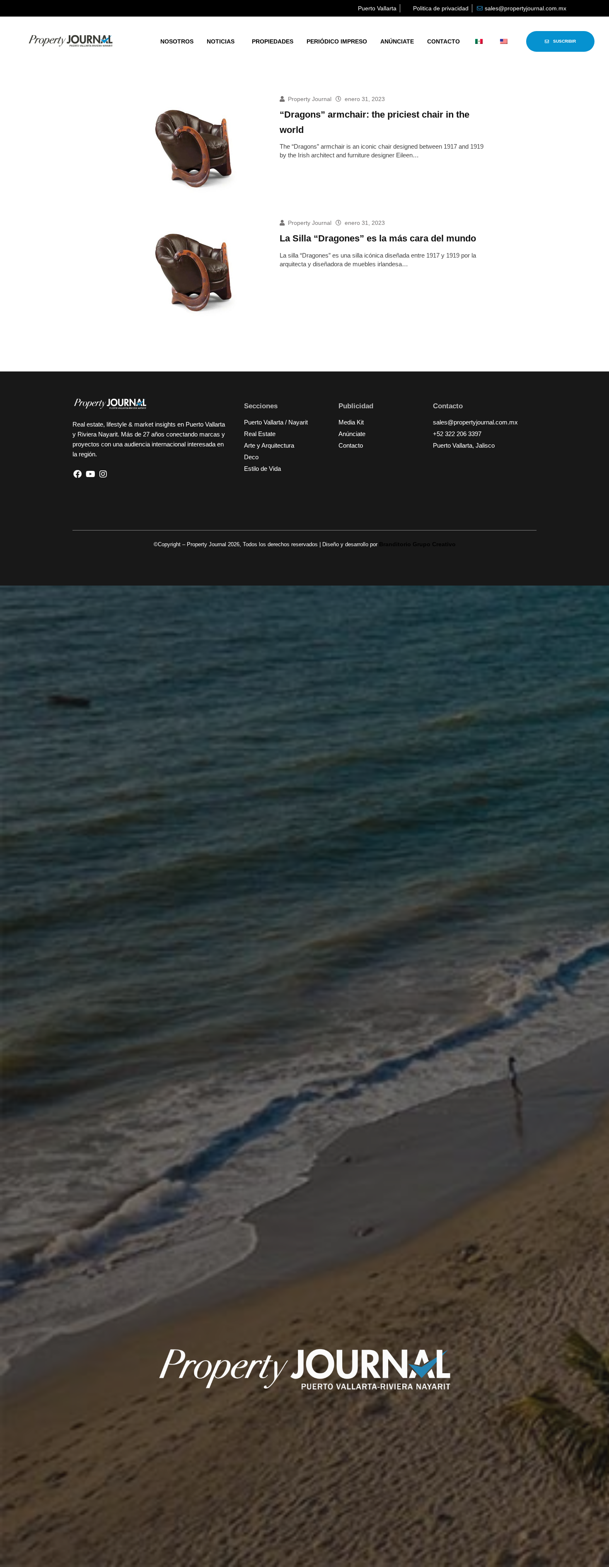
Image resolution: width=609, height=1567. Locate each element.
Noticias (220, 41)
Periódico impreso (337, 41)
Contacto (443, 41)
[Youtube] (90, 474)
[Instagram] (103, 474)
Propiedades (272, 41)
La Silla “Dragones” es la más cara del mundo (378, 238)
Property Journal (309, 99)
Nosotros (176, 41)
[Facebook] (77, 474)
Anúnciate (397, 41)
